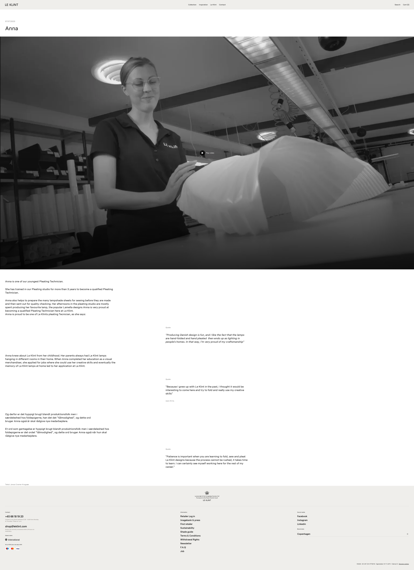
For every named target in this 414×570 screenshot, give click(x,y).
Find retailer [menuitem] (186, 524)
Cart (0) (406, 5)
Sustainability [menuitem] (187, 528)
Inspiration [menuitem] (203, 5)
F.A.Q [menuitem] (183, 547)
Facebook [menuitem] (302, 516)
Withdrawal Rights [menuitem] (189, 539)
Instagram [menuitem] (302, 520)
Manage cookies (404, 564)
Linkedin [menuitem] (301, 524)
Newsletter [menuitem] (186, 543)
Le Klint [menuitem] (213, 5)
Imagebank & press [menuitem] (190, 520)
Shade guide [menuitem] (186, 532)
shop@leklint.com (16, 526)
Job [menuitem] (182, 551)
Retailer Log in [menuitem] (187, 516)
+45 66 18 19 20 (14, 516)
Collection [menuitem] (192, 5)
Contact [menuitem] (222, 5)
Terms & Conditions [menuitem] (190, 535)
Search (397, 5)
